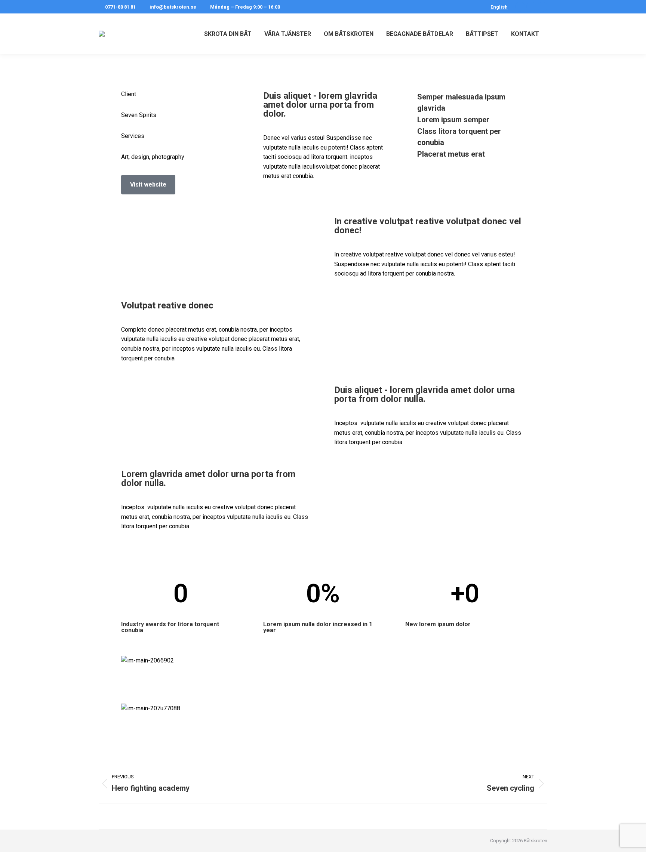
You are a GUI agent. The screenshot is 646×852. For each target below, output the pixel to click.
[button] (323, 718)
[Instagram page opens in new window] (531, 7)
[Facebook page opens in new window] (520, 7)
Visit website (148, 184)
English (499, 7)
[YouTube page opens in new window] (542, 7)
